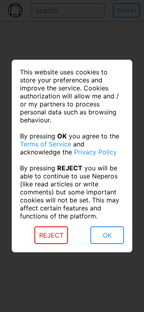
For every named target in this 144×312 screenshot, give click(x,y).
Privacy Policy (95, 152)
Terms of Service (45, 144)
